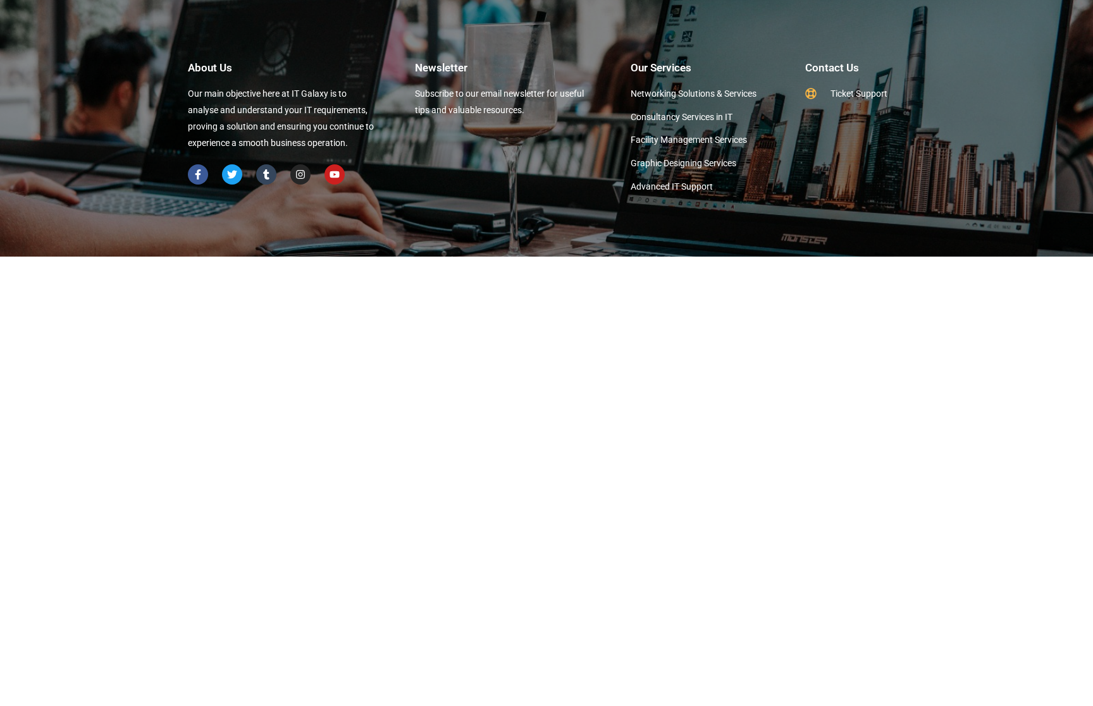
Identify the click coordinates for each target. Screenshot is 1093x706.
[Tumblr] (266, 174)
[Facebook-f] (198, 174)
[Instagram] (300, 174)
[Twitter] (232, 174)
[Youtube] (334, 174)
